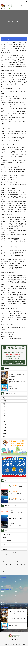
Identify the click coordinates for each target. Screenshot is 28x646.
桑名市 (4, 398)
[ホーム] (1, 8)
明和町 (4, 433)
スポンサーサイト (18, 586)
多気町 (4, 424)
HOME (2, 579)
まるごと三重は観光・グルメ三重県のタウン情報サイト (17, 644)
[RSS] (18, 639)
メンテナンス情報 (7, 540)
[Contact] (15, 639)
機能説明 (5, 537)
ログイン (22, 5)
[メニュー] (26, 5)
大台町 (4, 427)
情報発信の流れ (4, 581)
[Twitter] (12, 639)
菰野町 (4, 401)
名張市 (4, 415)
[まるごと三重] (6, 5)
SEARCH (26, 1)
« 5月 (2, 571)
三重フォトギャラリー (5, 586)
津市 (4, 418)
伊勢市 (4, 436)
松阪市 (4, 421)
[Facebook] (10, 639)
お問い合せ (17, 581)
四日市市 (5, 404)
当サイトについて (18, 579)
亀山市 (4, 410)
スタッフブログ (6, 534)
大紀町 (4, 430)
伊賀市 (4, 413)
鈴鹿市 (4, 407)
